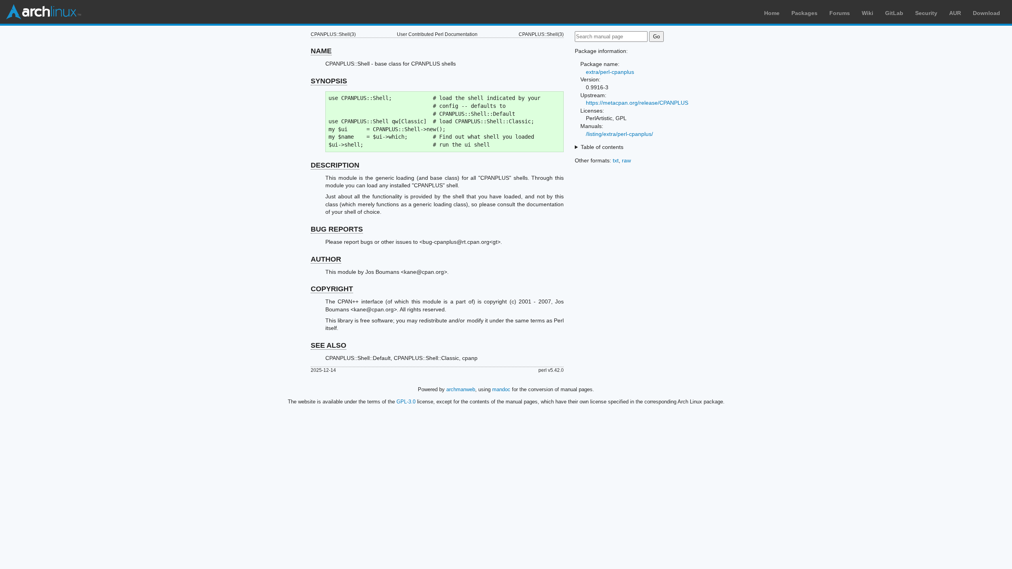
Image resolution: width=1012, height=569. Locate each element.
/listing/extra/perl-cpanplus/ (619, 134)
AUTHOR (326, 259)
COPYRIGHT (332, 289)
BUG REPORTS (337, 229)
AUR (955, 13)
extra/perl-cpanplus (610, 72)
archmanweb (460, 389)
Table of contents (602, 147)
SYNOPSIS (329, 81)
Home (772, 13)
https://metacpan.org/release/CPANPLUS (637, 103)
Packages (804, 13)
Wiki (867, 13)
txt (616, 160)
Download (986, 13)
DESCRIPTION (335, 165)
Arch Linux (43, 12)
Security (926, 13)
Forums (839, 13)
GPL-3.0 (405, 402)
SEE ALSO (328, 345)
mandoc (501, 389)
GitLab (894, 13)
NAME (321, 51)
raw (626, 160)
